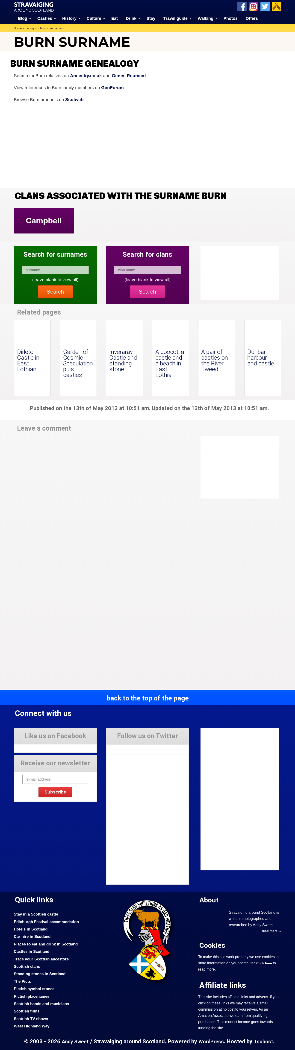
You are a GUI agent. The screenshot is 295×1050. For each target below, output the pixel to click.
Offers (252, 18)
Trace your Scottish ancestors (41, 959)
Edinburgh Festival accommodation (46, 921)
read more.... (271, 930)
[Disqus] (101, 500)
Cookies (212, 945)
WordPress (211, 1041)
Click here (264, 963)
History (69, 18)
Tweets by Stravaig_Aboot (127, 748)
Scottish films (26, 1011)
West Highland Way (31, 1026)
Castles (44, 18)
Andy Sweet (75, 1041)
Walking (205, 18)
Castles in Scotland (31, 951)
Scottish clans (27, 966)
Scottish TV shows (31, 1018)
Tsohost (263, 1041)
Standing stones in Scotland (39, 973)
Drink (131, 18)
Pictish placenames (31, 996)
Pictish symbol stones (34, 988)
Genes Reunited (129, 75)
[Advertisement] (237, 467)
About (208, 900)
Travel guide (175, 18)
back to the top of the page (147, 698)
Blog (22, 18)
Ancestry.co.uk (86, 75)
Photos (231, 18)
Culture (94, 18)
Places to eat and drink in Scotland (46, 944)
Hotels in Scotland (30, 929)
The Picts (22, 981)
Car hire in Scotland (32, 936)
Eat (114, 18)
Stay (151, 18)
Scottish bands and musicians (41, 1003)
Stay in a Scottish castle (36, 914)
